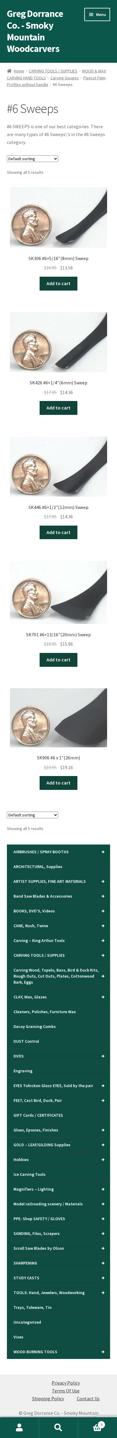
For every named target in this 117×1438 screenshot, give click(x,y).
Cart (90, 1422)
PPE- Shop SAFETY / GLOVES (59, 1218)
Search (58, 1427)
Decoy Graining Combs (35, 1026)
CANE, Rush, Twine (59, 925)
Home (19, 71)
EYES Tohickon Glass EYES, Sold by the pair (59, 1085)
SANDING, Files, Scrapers (59, 1233)
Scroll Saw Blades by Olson (59, 1248)
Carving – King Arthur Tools (59, 940)
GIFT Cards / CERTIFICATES (38, 1115)
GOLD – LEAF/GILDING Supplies (59, 1144)
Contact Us (88, 1398)
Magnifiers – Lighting (59, 1189)
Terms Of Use (66, 1391)
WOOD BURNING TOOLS (59, 1351)
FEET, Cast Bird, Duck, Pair (59, 1100)
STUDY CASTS (59, 1277)
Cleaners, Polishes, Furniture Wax (45, 1011)
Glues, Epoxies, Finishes (59, 1130)
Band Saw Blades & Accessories (59, 896)
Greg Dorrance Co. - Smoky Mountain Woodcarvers (35, 31)
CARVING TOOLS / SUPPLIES (53, 71)
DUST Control (26, 1041)
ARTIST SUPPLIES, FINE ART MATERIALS (59, 881)
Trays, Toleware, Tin (33, 1307)
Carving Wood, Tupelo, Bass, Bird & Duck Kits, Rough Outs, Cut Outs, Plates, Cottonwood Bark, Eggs (59, 976)
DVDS (59, 1056)
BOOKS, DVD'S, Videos (59, 911)
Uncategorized (27, 1322)
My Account (19, 1427)
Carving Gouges (64, 78)
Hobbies (59, 1159)
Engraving (23, 1071)
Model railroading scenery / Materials (59, 1203)
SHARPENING (59, 1263)
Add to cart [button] (58, 283)
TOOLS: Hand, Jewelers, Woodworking (59, 1292)
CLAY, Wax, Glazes (59, 997)
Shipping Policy (48, 1398)
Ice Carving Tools (30, 1174)
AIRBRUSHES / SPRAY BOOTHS (59, 851)
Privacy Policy (66, 1383)
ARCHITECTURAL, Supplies (38, 866)
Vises (18, 1337)
